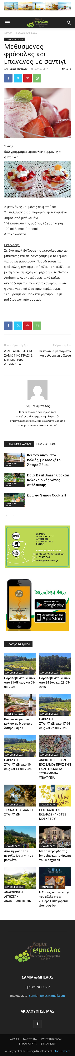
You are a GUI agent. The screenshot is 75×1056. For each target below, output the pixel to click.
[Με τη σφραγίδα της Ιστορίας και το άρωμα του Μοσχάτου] (55, 837)
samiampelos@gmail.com (47, 996)
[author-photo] (38, 400)
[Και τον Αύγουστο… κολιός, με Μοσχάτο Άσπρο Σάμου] (14, 460)
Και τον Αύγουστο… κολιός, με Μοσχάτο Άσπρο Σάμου (44, 460)
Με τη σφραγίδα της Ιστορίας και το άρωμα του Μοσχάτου (55, 856)
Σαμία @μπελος (18, 68)
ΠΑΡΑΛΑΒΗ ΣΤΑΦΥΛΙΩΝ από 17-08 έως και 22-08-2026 (54, 724)
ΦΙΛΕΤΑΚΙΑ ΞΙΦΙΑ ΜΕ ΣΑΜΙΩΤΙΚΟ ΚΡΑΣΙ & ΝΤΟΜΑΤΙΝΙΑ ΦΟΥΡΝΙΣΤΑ (19, 357)
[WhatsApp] (37, 78)
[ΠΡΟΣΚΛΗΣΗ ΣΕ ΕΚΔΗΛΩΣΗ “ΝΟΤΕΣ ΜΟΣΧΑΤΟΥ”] (55, 796)
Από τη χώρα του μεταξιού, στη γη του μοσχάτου (18, 856)
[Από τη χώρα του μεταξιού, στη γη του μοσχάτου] (20, 837)
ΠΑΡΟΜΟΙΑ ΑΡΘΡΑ (19, 444)
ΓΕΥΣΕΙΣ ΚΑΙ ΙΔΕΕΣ (26, 32)
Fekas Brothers (61, 1051)
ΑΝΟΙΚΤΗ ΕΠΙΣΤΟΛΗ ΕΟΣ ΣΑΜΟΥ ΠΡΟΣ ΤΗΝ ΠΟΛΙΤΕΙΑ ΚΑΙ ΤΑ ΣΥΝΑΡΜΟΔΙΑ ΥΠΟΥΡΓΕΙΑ (55, 768)
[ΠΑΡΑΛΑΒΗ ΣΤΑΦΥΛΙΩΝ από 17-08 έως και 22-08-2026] (55, 705)
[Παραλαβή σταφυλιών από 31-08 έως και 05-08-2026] (20, 664)
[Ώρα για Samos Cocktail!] (14, 500)
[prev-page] (6, 515)
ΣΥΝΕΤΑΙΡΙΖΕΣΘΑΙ (14, 672)
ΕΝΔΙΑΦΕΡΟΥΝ (47, 804)
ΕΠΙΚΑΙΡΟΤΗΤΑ (27, 1043)
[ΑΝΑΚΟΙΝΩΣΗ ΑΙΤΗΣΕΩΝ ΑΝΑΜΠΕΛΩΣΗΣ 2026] (20, 878)
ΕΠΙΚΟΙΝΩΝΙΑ (48, 1043)
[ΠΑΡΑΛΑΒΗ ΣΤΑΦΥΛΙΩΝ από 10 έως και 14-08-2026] (20, 746)
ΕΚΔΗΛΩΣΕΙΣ (46, 886)
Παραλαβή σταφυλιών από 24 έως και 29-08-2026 (54, 682)
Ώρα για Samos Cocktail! (46, 495)
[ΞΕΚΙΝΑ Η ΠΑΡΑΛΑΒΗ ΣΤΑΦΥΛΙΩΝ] (20, 796)
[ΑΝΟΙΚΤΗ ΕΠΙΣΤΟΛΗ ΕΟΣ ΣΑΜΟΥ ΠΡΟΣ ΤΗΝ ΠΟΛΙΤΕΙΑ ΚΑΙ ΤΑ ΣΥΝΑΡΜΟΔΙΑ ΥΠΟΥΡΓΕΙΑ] (55, 746)
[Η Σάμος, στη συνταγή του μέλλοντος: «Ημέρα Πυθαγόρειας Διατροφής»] (55, 878)
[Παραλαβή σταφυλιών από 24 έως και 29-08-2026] (55, 664)
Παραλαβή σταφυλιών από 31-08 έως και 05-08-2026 (19, 682)
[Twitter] (18, 78)
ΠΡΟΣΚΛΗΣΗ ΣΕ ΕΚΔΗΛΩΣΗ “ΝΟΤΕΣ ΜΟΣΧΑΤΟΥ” (52, 814)
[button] (7, 22)
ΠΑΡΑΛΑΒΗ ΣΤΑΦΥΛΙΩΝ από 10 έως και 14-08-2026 (17, 764)
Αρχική (8, 32)
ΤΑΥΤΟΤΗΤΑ (30, 1039)
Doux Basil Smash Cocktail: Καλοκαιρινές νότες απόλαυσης (48, 480)
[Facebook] (8, 78)
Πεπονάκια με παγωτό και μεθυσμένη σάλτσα (55, 353)
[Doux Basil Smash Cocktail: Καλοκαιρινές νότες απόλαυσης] (14, 480)
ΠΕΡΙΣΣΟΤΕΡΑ (46, 444)
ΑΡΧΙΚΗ (14, 1039)
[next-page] (13, 515)
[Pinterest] (27, 78)
